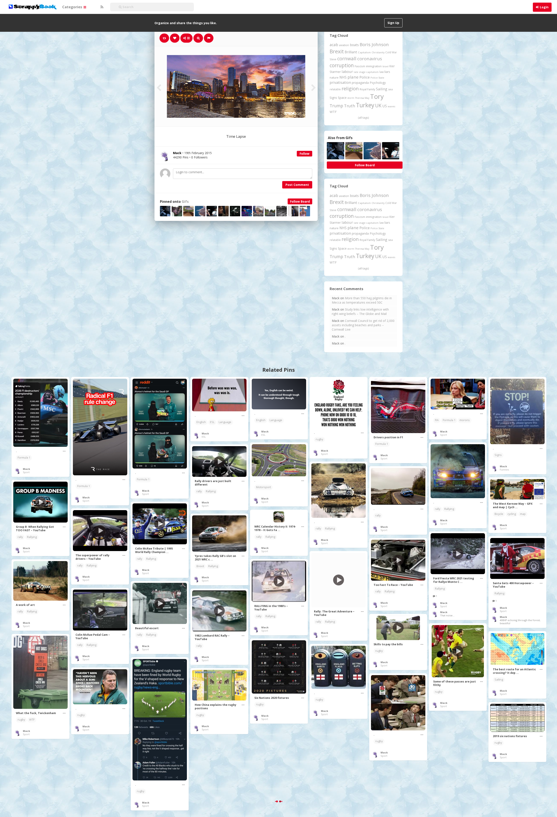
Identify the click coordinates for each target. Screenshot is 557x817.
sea (390, 89)
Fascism (360, 66)
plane (353, 77)
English (201, 422)
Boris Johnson (374, 44)
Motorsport (263, 487)
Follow (304, 153)
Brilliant (351, 52)
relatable (335, 89)
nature (334, 77)
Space (342, 98)
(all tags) (363, 117)
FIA (437, 420)
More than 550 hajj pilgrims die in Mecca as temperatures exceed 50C (362, 300)
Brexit (337, 51)
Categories (72, 6)
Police (364, 77)
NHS (343, 77)
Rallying (449, 509)
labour (347, 71)
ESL (212, 422)
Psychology (378, 83)
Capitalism (364, 52)
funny (319, 775)
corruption (342, 65)
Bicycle (499, 514)
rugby (319, 439)
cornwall (346, 58)
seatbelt (388, 808)
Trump (336, 106)
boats (354, 44)
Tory (377, 96)
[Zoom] (198, 38)
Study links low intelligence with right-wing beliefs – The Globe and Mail (360, 311)
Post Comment (297, 185)
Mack (26, 469)
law (381, 72)
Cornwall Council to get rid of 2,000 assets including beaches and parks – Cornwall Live (363, 325)
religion (350, 88)
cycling (511, 514)
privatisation (340, 82)
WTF (333, 111)
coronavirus (369, 58)
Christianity (378, 52)
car (377, 808)
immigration (374, 66)
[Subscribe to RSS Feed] (101, 7)
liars (387, 72)
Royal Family (367, 89)
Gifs (185, 201)
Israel (386, 66)
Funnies (504, 469)
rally (437, 509)
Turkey (365, 105)
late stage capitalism (366, 72)
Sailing (381, 89)
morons (465, 420)
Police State (377, 77)
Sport (26, 472)
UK (378, 105)
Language (225, 422)
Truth (349, 106)
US (384, 106)
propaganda (360, 83)
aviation (344, 45)
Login (544, 7)
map (523, 514)
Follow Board (300, 201)
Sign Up (393, 23)
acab (334, 44)
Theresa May (362, 97)
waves (391, 106)
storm (350, 97)
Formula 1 (24, 457)
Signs (333, 98)
